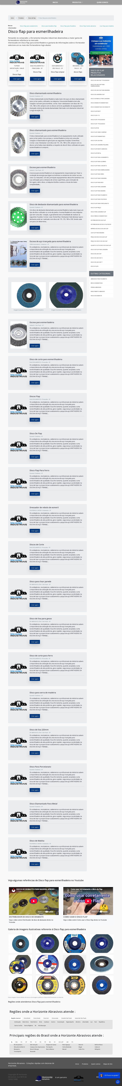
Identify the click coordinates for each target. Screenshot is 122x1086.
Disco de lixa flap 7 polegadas (100, 80)
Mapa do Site (107, 1064)
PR (31, 1042)
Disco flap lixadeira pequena (99, 145)
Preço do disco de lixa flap (99, 241)
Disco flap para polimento (99, 195)
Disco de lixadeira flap (98, 94)
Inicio (55, 2)
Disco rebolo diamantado (99, 216)
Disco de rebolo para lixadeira (100, 98)
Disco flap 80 (95, 128)
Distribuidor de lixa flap (98, 220)
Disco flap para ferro (97, 174)
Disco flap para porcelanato (100, 203)
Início (77, 1064)
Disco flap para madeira (98, 191)
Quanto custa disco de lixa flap (101, 245)
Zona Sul (46, 1018)
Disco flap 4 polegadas (98, 119)
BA (50, 1042)
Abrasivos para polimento (99, 279)
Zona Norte (27, 1018)
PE (45, 1042)
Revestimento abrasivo (98, 291)
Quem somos (102, 2)
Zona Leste (55, 1018)
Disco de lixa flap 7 (96, 262)
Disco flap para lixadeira (98, 186)
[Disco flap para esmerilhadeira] (17, 58)
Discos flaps (94, 266)
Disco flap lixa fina (96, 140)
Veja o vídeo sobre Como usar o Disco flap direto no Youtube (85, 920)
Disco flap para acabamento (29, 26)
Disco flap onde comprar (98, 132)
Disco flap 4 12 (95, 115)
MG (17, 1042)
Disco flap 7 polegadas (98, 124)
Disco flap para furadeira (68, 26)
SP (26, 1042)
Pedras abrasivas (96, 287)
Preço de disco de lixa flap (99, 237)
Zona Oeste (36, 1018)
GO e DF (61, 1042)
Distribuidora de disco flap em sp (101, 224)
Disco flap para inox (97, 182)
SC (36, 1042)
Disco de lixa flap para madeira (100, 90)
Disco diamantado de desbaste (100, 107)
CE (54, 1042)
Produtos (76, 2)
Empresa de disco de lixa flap (99, 228)
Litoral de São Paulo (80, 1018)
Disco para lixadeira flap (49, 26)
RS (40, 1042)
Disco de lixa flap (96, 254)
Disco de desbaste (96, 295)
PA (72, 1042)
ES (21, 1042)
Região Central (15, 1018)
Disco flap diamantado (98, 136)
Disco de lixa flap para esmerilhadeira (98, 85)
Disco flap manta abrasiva (88, 26)
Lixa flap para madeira (107, 26)
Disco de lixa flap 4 (96, 258)
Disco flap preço (96, 207)
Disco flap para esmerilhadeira (100, 170)
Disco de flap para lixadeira (99, 249)
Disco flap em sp (96, 111)
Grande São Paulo (66, 1018)
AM (67, 1042)
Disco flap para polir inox (99, 199)
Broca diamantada (97, 283)
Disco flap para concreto (99, 166)
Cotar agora (17, 79)
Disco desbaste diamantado (99, 103)
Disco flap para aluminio (98, 161)
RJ (11, 1042)
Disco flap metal (96, 153)
